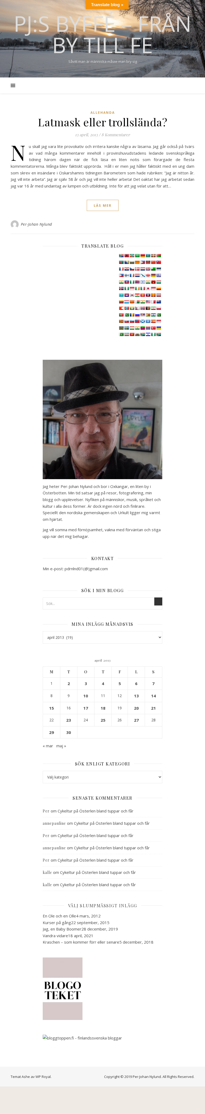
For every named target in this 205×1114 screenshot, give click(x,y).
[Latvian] (158, 295)
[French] (131, 275)
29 (51, 732)
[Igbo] (126, 288)
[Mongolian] (126, 308)
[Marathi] (121, 308)
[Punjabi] (126, 315)
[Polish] (158, 308)
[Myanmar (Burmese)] (131, 308)
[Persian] (153, 308)
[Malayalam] (142, 302)
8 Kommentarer (115, 134)
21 (153, 708)
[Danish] (137, 269)
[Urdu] (121, 334)
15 (51, 708)
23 (68, 720)
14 (153, 695)
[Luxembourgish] (126, 302)
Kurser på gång (57, 922)
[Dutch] (142, 269)
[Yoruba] (153, 334)
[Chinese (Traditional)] (158, 262)
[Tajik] (131, 328)
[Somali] (147, 321)
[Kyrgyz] (142, 295)
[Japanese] (147, 288)
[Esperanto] (153, 269)
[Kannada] (158, 288)
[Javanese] (153, 288)
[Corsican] (121, 269)
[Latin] (153, 295)
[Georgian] (147, 275)
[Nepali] (137, 308)
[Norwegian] (142, 308)
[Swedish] (126, 328)
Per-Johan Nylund (36, 224)
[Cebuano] (142, 262)
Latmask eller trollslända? (102, 122)
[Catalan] (137, 262)
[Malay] (147, 302)
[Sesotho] (153, 315)
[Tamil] (137, 328)
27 (136, 720)
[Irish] (137, 288)
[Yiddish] (147, 334)
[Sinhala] (121, 321)
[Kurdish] (137, 295)
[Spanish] (153, 321)
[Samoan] (137, 321)
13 (136, 695)
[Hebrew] (142, 282)
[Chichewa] (147, 262)
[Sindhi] (158, 315)
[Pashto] (147, 308)
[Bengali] (121, 262)
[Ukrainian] (158, 328)
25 (103, 720)
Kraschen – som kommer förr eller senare (81, 942)
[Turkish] (153, 328)
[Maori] (158, 302)
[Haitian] (126, 282)
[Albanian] (126, 255)
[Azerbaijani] (147, 255)
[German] (153, 275)
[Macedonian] (131, 302)
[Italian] (142, 288)
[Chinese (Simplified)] (153, 262)
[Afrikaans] (121, 255)
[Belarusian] (158, 255)
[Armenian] (142, 255)
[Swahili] (121, 328)
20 (136, 708)
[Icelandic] (121, 288)
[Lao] (147, 295)
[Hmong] (153, 282)
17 (85, 708)
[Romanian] (131, 315)
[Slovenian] (131, 321)
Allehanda (102, 112)
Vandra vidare (55, 935)
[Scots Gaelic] (142, 321)
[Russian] (137, 315)
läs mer (103, 205)
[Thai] (147, 328)
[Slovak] (126, 321)
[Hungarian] (158, 282)
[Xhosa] (142, 334)
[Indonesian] (131, 288)
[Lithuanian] (121, 302)
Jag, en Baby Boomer (62, 929)
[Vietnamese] (131, 334)
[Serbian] (142, 315)
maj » (61, 745)
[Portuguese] (121, 315)
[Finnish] (126, 275)
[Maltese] (153, 302)
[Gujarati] (121, 282)
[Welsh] (137, 334)
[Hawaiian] (137, 282)
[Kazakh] (121, 295)
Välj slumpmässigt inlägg (102, 905)
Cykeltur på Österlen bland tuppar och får (95, 811)
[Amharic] (131, 255)
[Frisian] (137, 275)
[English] (147, 269)
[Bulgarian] (131, 262)
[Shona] (147, 315)
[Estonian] (158, 269)
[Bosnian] (126, 262)
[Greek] (158, 275)
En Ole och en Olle (59, 915)
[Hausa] (131, 282)
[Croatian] (126, 269)
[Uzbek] (126, 334)
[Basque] (153, 255)
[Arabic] (137, 255)
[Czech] (131, 269)
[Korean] (131, 295)
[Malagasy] (137, 302)
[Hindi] (147, 282)
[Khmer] (126, 295)
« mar (48, 745)
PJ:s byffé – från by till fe (102, 34)
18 (103, 708)
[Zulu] (158, 334)
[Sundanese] (158, 321)
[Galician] (142, 275)
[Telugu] (142, 328)
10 (85, 695)
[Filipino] (121, 275)
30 (68, 732)
